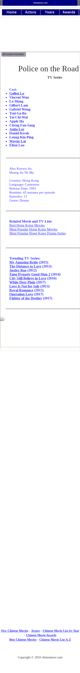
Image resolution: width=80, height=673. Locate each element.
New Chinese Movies (14, 630)
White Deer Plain (22, 282)
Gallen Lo (16, 93)
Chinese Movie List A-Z (55, 639)
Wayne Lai (17, 141)
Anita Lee (16, 129)
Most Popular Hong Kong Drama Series (37, 233)
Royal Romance (21, 290)
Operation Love (21, 294)
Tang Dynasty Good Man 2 (29, 274)
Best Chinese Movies (22, 639)
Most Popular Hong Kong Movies (33, 229)
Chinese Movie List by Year (61, 630)
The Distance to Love (25, 266)
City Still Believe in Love (27, 278)
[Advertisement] (40, 390)
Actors (35, 630)
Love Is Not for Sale (24, 286)
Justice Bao (17, 270)
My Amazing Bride (23, 262)
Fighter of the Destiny (25, 298)
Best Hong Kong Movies (27, 225)
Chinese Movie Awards (41, 635)
